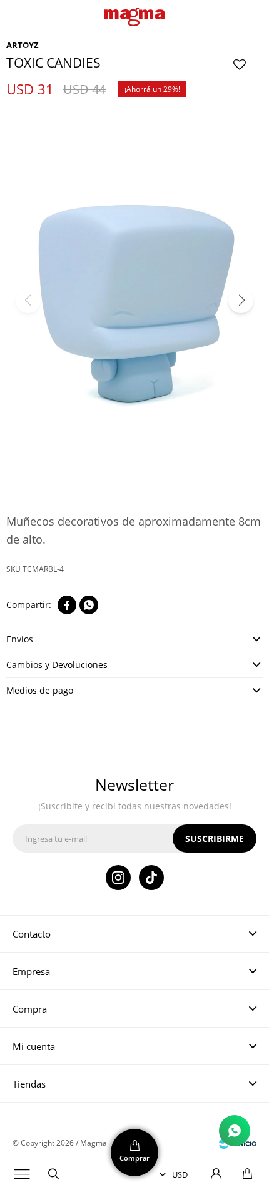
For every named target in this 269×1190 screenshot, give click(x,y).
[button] (53, 1174)
